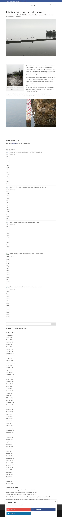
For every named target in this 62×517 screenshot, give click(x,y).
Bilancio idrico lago (29, 15)
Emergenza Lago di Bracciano (42, 15)
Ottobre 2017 (9, 407)
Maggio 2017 (9, 418)
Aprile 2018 (9, 393)
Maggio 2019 (9, 372)
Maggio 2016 (9, 446)
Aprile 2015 (9, 476)
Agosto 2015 (9, 467)
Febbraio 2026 (9, 349)
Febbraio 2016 (9, 453)
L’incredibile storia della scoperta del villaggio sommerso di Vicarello (34, 497)
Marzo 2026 (9, 346)
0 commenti (18, 16)
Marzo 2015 (9, 479)
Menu (33, 5)
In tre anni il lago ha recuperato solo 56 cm (25, 494)
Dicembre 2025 (10, 353)
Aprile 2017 (9, 421)
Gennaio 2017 (9, 428)
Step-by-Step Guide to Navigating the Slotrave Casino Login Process (24, 222)
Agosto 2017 (9, 411)
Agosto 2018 (9, 384)
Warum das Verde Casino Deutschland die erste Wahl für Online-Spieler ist (26, 152)
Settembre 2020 (10, 363)
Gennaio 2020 (9, 367)
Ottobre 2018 (9, 379)
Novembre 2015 (10, 460)
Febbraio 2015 (9, 481)
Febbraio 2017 (9, 425)
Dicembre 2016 (10, 430)
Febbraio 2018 (9, 397)
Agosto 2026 (9, 335)
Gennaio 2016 (9, 456)
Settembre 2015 (10, 465)
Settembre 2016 (10, 437)
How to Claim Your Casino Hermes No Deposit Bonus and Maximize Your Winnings (28, 187)
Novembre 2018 (10, 377)
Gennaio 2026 (9, 351)
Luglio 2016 (9, 442)
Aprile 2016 (9, 449)
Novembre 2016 (10, 432)
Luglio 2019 (9, 370)
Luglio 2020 (9, 365)
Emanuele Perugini (12, 15)
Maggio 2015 (9, 474)
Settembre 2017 (10, 409)
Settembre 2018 (10, 381)
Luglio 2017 (9, 414)
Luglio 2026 (9, 337)
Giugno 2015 (9, 472)
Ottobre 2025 (9, 358)
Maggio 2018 (9, 391)
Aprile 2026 (9, 344)
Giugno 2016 (9, 444)
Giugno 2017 (9, 416)
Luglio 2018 (9, 386)
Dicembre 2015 (10, 458)
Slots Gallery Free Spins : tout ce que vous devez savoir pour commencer (25, 286)
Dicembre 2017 (10, 402)
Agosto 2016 (9, 439)
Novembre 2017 (10, 405)
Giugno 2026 (9, 339)
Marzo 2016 (9, 451)
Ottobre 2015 (9, 463)
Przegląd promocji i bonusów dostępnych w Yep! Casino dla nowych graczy (26, 253)
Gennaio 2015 (9, 483)
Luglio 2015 (9, 469)
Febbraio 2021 (9, 360)
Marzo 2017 (9, 423)
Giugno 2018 (9, 388)
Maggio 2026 (9, 342)
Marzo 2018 (9, 395)
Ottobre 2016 (9, 435)
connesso (14, 143)
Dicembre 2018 (10, 374)
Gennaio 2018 (9, 400)
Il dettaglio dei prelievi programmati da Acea (26, 490)
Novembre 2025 (10, 356)
